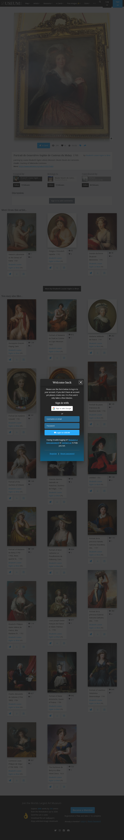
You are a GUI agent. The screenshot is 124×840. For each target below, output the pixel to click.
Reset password (67, 453)
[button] (62, 408)
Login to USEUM (63, 432)
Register (53, 453)
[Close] (81, 382)
